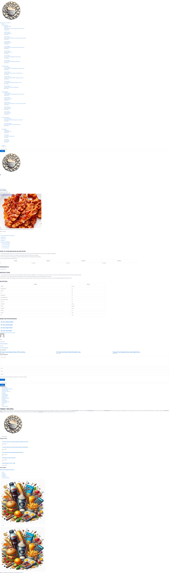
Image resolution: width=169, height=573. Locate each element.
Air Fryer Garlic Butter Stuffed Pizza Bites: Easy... (12, 61)
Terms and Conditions (5, 477)
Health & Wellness (5, 395)
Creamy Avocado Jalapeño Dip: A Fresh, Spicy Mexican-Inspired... (15, 103)
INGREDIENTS (3, 237)
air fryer (8, 229)
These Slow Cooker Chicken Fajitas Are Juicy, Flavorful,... (13, 119)
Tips (3, 405)
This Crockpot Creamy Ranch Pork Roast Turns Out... (13, 82)
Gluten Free (6, 27)
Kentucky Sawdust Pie (8, 33)
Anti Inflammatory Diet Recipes (7, 388)
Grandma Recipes (7, 32)
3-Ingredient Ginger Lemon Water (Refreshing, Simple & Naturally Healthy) (15, 447)
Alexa (2, 191)
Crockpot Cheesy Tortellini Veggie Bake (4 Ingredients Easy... (14, 68)
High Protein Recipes (5, 398)
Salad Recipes (4, 400)
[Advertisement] (26, 182)
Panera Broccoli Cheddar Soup (9, 136)
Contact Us (4, 146)
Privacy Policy (4, 476)
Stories (3, 403)
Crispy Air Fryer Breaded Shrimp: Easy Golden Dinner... (127, 352)
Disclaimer (4, 475)
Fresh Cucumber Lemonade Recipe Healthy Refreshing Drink (12, 452)
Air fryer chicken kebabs (6, 243)
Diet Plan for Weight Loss (6, 391)
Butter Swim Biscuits (7, 42)
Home (3, 472)
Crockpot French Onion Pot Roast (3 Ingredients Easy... (13, 73)
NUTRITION (3, 240)
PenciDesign (21, 572)
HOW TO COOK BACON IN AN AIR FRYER (8, 235)
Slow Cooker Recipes (5, 117)
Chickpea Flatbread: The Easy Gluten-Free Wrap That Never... (14, 28)
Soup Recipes (4, 129)
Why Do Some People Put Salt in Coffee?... (7, 469)
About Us (3, 145)
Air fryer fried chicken (5, 247)
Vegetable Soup (7, 140)
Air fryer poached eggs (5, 244)
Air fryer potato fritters (5, 246)
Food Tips (3, 392)
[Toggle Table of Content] (0, 233)
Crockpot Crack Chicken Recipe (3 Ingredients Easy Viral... (14, 77)
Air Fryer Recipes (5, 25)
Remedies (3, 399)
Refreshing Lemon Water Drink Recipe (8, 457)
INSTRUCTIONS (3, 238)
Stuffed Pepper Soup (7, 131)
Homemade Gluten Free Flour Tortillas (8, 463)
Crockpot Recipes (5, 66)
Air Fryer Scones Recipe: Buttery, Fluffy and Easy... (12, 56)
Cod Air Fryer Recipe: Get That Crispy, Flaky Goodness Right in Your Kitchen (15, 441)
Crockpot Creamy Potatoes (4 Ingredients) (11, 87)
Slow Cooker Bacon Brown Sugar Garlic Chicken (12, 124)
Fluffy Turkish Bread (7, 112)
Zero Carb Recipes (5, 406)
